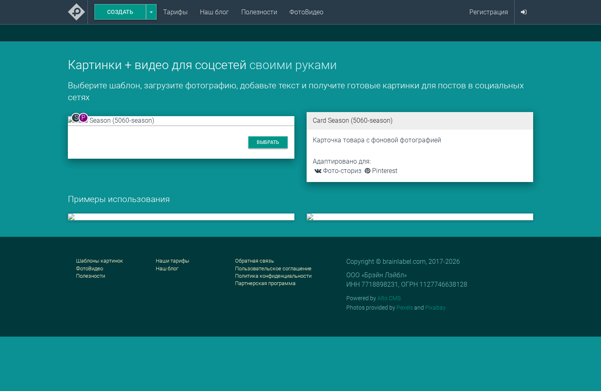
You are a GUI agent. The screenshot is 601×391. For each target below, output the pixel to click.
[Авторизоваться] (524, 12)
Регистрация (488, 12)
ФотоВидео (306, 12)
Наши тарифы (172, 261)
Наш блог (214, 12)
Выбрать (268, 142)
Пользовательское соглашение (273, 268)
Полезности (259, 12)
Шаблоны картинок (99, 261)
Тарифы (175, 12)
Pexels (405, 307)
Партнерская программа (265, 283)
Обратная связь (254, 261)
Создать (120, 12)
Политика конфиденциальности (273, 276)
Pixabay (435, 307)
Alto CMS (389, 298)
